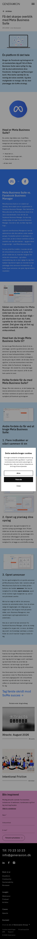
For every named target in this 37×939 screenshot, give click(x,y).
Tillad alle (18, 479)
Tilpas (18, 486)
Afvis (18, 473)
